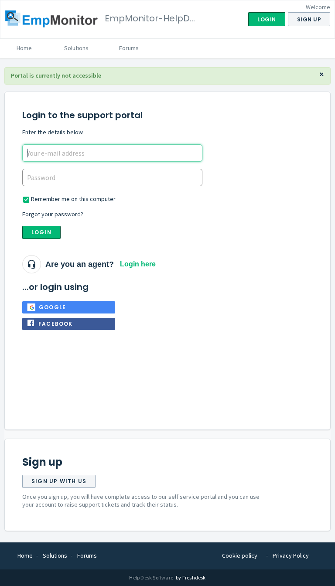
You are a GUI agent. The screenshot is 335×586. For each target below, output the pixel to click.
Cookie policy (239, 555)
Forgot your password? (52, 214)
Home (24, 48)
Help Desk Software (151, 577)
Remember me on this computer (73, 199)
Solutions (76, 48)
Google (52, 307)
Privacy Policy (291, 555)
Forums (129, 48)
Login (41, 232)
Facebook (55, 323)
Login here (138, 264)
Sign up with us (58, 481)
